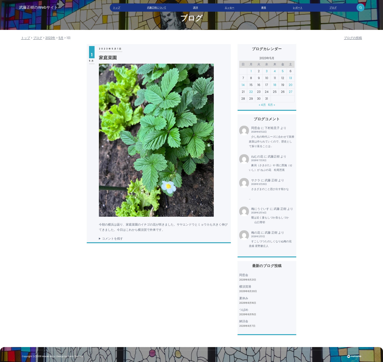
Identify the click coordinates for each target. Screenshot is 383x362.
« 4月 (262, 105)
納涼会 (243, 321)
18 (274, 85)
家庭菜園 (108, 57)
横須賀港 (245, 286)
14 (243, 85)
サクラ (255, 180)
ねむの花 (257, 156)
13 (290, 78)
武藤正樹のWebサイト (38, 7)
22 (251, 92)
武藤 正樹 (271, 180)
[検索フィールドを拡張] (361, 7)
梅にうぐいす (260, 209)
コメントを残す (112, 238)
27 (290, 92)
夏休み (243, 298)
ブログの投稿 (353, 38)
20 (290, 85)
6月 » (271, 105)
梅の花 (255, 232)
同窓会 (255, 128)
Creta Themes (75, 356)
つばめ (243, 310)
